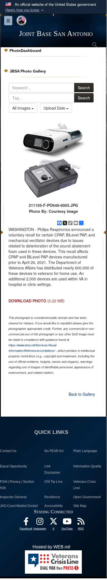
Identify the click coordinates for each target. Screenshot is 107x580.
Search (84, 87)
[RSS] (81, 522)
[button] (25, 10)
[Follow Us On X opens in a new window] (53, 522)
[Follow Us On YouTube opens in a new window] (67, 522)
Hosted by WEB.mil (51, 547)
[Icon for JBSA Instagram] (40, 522)
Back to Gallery (82, 394)
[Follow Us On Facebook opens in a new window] (26, 522)
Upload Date (55, 108)
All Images (21, 108)
